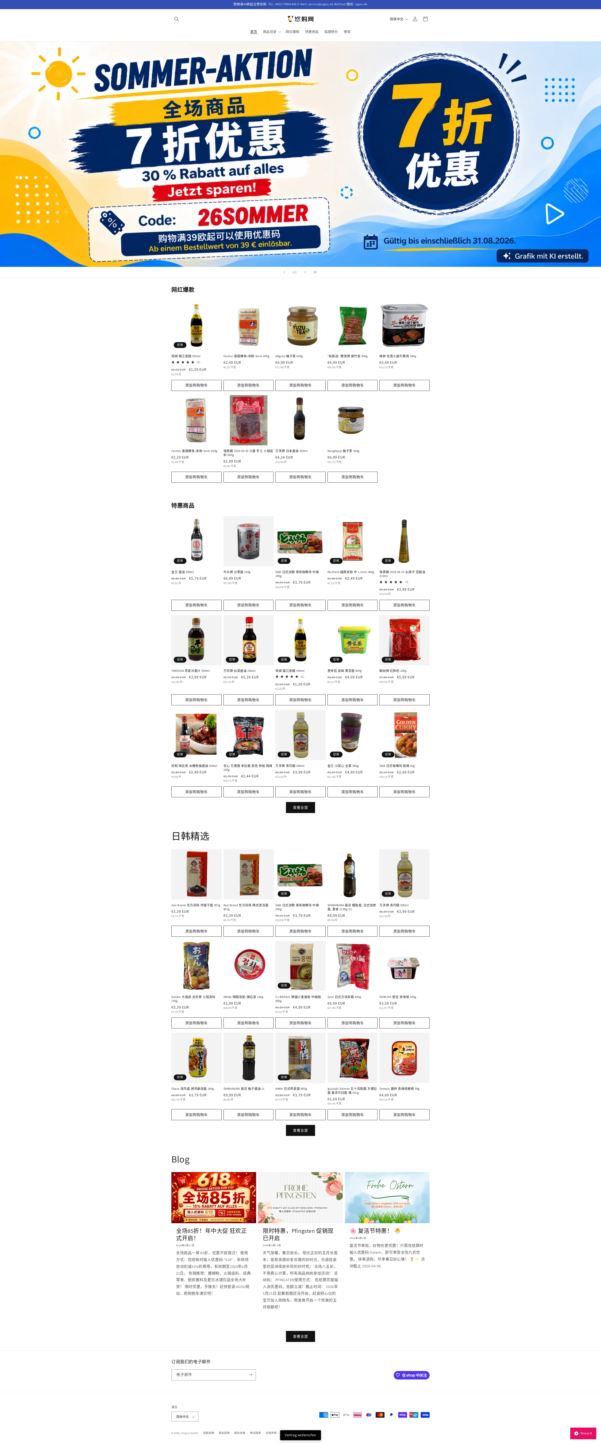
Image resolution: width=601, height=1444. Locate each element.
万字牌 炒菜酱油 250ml (239, 671)
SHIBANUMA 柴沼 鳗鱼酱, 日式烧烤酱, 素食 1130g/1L (351, 907)
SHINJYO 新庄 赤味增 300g (397, 997)
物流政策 (255, 1433)
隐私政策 (224, 1433)
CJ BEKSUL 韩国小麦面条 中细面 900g (298, 999)
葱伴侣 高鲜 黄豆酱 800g (344, 671)
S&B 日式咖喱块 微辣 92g (397, 766)
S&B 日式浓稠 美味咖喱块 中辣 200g (297, 574)
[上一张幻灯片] (284, 272)
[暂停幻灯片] (317, 272)
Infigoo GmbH (189, 1433)
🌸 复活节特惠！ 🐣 (375, 1230)
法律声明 (271, 1433)
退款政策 (208, 1433)
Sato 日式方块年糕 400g (344, 997)
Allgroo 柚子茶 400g (289, 356)
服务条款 (239, 1433)
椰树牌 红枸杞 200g (393, 671)
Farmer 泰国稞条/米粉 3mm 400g (194, 451)
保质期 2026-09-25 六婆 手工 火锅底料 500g (248, 453)
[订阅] (250, 1374)
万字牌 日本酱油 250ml (291, 451)
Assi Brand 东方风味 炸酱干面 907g (195, 905)
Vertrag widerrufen (300, 1435)
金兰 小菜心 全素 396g (343, 766)
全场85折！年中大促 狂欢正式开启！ (211, 1234)
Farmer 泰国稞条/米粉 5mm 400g (246, 356)
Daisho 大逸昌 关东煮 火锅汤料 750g (193, 999)
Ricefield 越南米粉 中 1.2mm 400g (350, 572)
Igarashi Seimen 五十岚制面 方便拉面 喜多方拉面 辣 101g (352, 1090)
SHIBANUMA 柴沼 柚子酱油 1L (244, 1088)
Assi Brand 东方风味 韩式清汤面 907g (246, 907)
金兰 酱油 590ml (182, 572)
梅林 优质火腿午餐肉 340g (397, 356)
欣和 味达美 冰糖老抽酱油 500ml (194, 766)
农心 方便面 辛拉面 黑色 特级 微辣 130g (247, 768)
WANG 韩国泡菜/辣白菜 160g (243, 997)
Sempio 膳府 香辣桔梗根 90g (399, 1088)
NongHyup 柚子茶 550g (343, 451)
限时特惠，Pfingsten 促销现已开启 (298, 1234)
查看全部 (300, 807)
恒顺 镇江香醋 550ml (185, 356)
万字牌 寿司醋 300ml (289, 766)
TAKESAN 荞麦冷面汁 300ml (190, 671)
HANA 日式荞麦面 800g (291, 1088)
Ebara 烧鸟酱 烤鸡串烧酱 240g (192, 1088)
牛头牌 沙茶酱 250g (237, 572)
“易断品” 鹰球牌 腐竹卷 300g (347, 356)
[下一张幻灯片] (305, 272)
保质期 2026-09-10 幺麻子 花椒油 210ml (402, 574)
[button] (176, 19)
